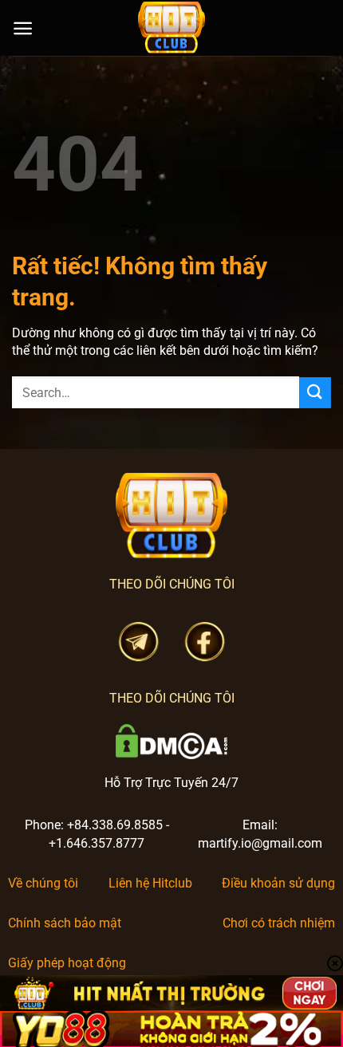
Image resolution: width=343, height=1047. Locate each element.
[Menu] (23, 28)
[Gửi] (315, 392)
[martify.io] (171, 28)
